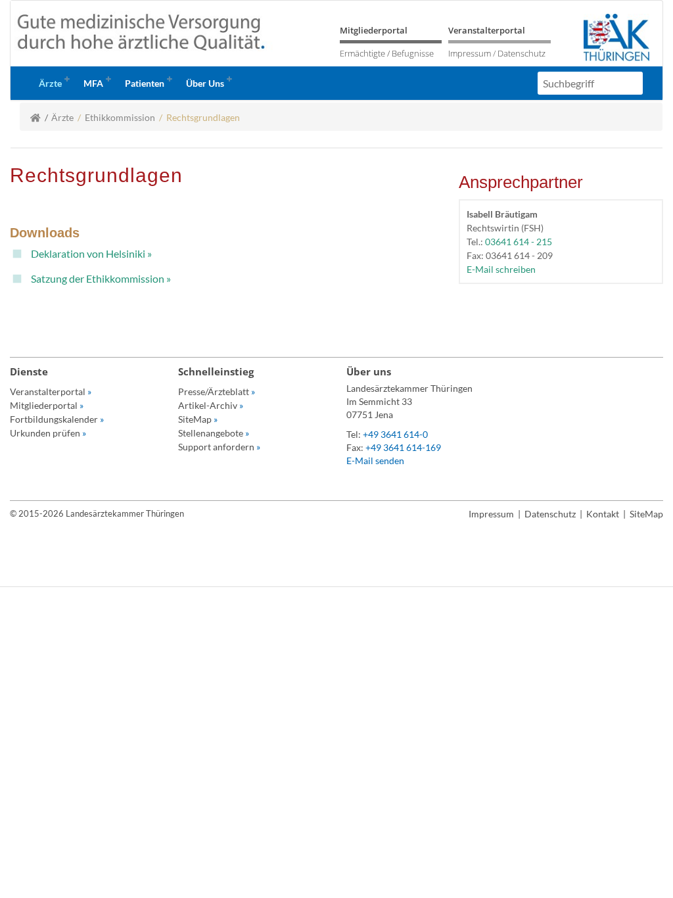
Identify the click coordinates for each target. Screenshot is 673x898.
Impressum (469, 53)
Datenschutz (521, 53)
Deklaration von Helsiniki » (91, 253)
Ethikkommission (120, 117)
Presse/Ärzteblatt (216, 391)
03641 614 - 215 (518, 241)
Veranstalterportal (486, 30)
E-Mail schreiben (501, 269)
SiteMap (198, 419)
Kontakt (602, 513)
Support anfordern (219, 446)
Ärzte (62, 117)
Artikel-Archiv (210, 405)
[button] (52, 82)
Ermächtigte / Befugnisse (387, 53)
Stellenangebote (213, 432)
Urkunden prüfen (48, 432)
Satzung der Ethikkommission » (101, 278)
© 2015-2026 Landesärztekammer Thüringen (97, 513)
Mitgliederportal (373, 30)
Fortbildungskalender (57, 419)
